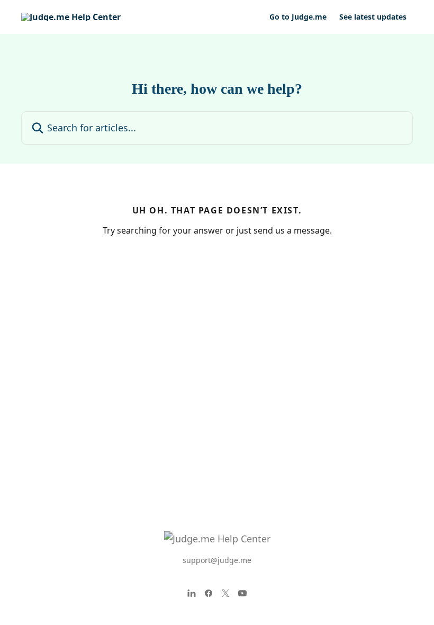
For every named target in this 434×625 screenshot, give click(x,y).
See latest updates (372, 17)
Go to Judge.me (298, 17)
